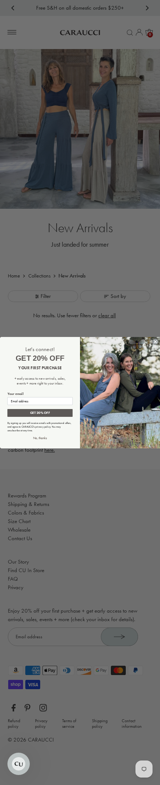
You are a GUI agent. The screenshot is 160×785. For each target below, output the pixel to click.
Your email (15, 394)
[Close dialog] (155, 341)
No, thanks (40, 438)
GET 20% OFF (40, 413)
